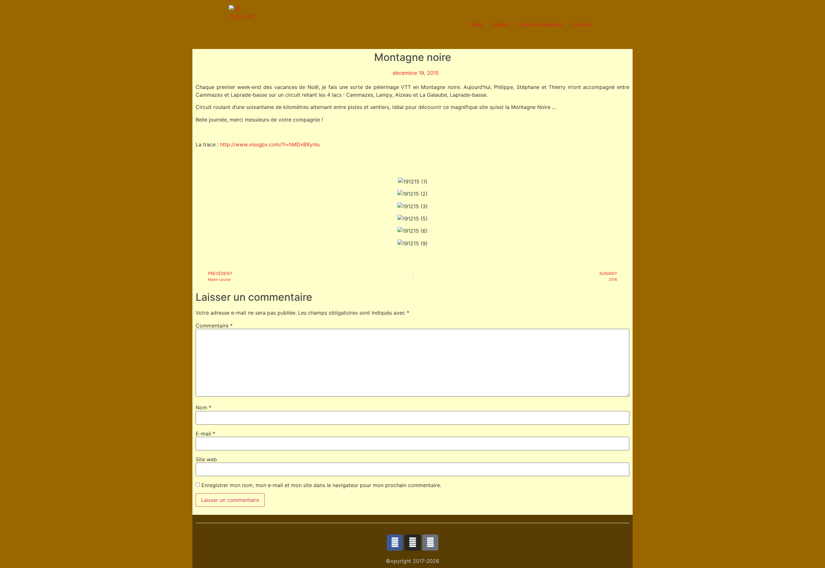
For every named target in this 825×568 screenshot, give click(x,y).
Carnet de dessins (540, 24)
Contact (581, 24)
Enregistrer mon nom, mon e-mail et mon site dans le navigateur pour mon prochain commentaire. (321, 485)
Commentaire (214, 325)
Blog (476, 24)
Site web (206, 459)
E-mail (205, 433)
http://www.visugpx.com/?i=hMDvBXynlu (270, 144)
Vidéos (500, 24)
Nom (203, 407)
